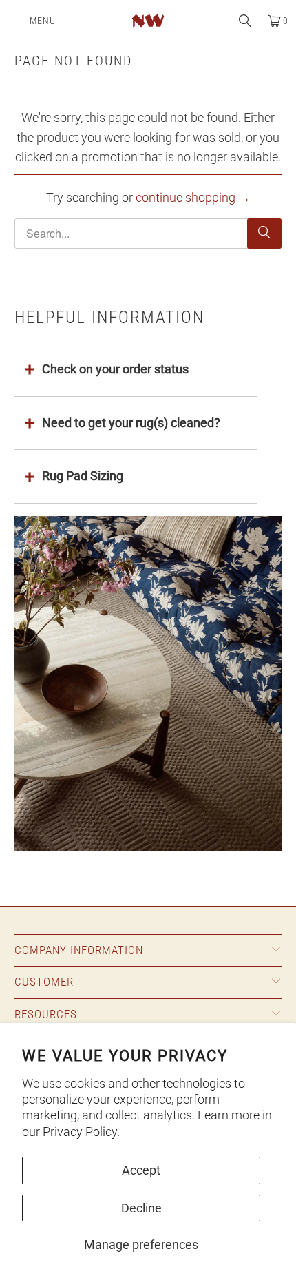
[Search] (245, 20)
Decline (141, 1208)
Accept (141, 1170)
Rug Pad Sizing (82, 475)
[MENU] (7, 20)
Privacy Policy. (81, 1131)
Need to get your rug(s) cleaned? (131, 422)
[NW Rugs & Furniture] (148, 20)
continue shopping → (193, 197)
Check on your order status (115, 369)
